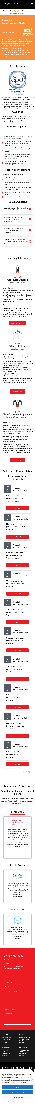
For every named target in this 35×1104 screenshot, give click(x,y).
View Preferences (17, 1097)
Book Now (18, 508)
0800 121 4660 (19, 967)
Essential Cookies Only (17, 1092)
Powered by (25, 771)
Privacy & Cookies (12, 1101)
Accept (17, 1087)
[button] (32, 1071)
